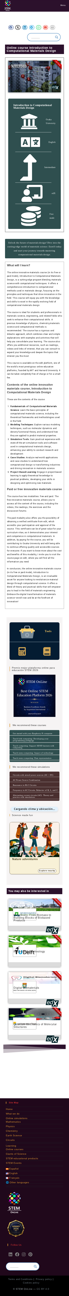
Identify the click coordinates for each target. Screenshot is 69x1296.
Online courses (14, 1149)
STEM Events (14, 1163)
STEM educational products (22, 1158)
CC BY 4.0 (43, 1289)
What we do (13, 1113)
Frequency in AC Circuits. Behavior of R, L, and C (35, 790)
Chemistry (12, 1131)
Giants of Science (16, 1153)
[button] (11, 27)
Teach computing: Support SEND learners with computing (33, 747)
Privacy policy (44, 1279)
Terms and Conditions (20, 1279)
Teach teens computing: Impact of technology (33, 753)
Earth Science (14, 1135)
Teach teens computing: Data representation (32, 758)
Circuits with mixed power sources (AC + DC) (33, 775)
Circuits (10, 1140)
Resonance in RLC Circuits (25, 785)
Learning (11, 1145)
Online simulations (16, 1118)
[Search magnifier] (56, 37)
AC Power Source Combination (26, 780)
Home (9, 1109)
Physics (10, 1126)
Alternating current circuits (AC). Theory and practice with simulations (33, 796)
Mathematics (13, 1121)
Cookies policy (31, 1282)
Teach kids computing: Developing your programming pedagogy (31, 740)
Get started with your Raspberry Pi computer (32, 733)
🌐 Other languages (17, 1182)
